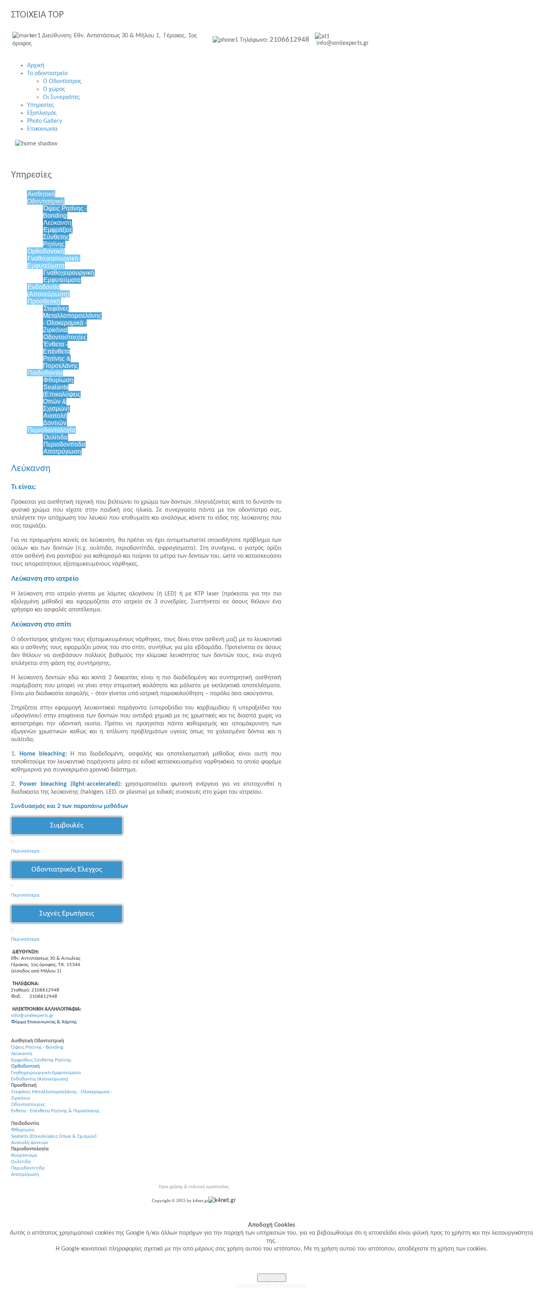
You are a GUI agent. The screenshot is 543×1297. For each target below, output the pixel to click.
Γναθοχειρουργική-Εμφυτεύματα (53, 262)
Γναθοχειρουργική (68, 272)
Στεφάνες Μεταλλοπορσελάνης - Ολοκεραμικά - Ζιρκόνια (72, 319)
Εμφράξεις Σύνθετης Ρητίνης (58, 236)
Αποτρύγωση (62, 451)
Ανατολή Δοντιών (55, 419)
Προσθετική (43, 301)
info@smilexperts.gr (32, 1015)
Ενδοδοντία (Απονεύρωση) (48, 291)
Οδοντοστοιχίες (65, 337)
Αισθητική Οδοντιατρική (45, 198)
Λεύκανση (57, 222)
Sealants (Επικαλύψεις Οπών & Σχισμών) (62, 398)
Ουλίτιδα (55, 437)
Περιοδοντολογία (51, 430)
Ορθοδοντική (45, 251)
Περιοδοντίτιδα (64, 444)
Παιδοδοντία (44, 372)
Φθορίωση (58, 380)
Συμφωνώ (271, 1278)
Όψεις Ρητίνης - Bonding (65, 212)
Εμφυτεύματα (62, 279)
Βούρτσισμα (24, 1155)
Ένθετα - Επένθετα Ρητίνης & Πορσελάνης (60, 355)
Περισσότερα (25, 895)
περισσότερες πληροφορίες (271, 1286)
